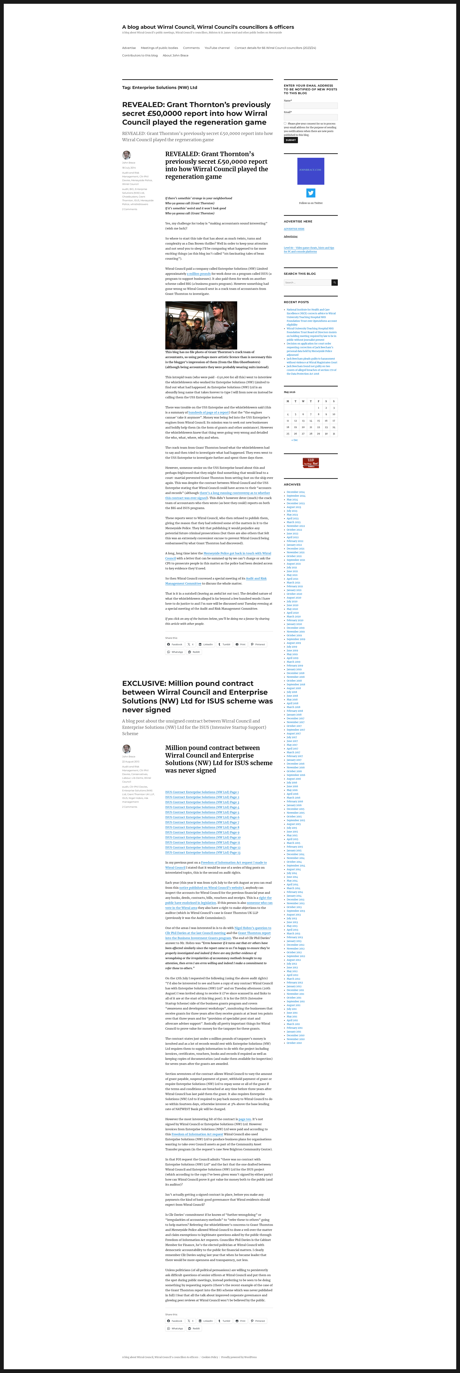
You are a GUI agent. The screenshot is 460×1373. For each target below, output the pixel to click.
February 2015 (295, 846)
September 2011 (296, 1001)
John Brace (128, 162)
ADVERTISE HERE (294, 229)
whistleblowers (139, 204)
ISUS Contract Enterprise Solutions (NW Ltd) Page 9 (202, 832)
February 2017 (295, 756)
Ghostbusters (130, 196)
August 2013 (294, 914)
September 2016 (296, 775)
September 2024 (296, 495)
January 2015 (294, 850)
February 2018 (295, 710)
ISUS (136, 200)
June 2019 (292, 650)
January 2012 (294, 986)
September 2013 (296, 910)
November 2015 (296, 812)
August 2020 (294, 597)
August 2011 (293, 1005)
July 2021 (292, 567)
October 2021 (294, 556)
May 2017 (292, 744)
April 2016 (292, 793)
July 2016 (292, 782)
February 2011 (295, 1027)
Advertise (129, 48)
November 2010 (296, 1039)
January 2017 (294, 760)
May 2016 (292, 790)
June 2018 (292, 695)
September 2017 (296, 729)
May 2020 (292, 609)
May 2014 (292, 880)
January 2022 (294, 544)
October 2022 (294, 529)
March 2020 (294, 616)
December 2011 (295, 990)
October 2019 (294, 635)
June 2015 (292, 831)
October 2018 (294, 680)
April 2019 (292, 658)
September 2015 (296, 820)
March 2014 (293, 888)
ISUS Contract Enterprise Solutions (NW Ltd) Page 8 (202, 827)
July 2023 (292, 510)
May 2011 (292, 1016)
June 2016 (292, 786)
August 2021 (294, 563)
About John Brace (175, 55)
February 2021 (295, 586)
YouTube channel (217, 48)
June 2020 (292, 605)
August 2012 (294, 960)
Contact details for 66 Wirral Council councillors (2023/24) (275, 48)
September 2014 (296, 865)
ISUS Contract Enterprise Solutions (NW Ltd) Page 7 (202, 822)
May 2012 (292, 971)
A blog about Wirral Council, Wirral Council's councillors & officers (208, 27)
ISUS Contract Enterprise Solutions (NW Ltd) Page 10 (203, 837)
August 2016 (294, 778)
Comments (191, 48)
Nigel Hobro (136, 798)
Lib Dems (137, 777)
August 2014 (294, 869)
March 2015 (293, 843)
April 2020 (293, 612)
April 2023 (292, 518)
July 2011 (292, 1009)
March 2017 (293, 752)
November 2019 (296, 631)
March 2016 (293, 797)
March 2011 (293, 1024)
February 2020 (295, 620)
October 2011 (294, 997)
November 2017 (296, 722)
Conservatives (139, 774)
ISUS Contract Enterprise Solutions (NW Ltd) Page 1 (202, 792)
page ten (245, 1119)
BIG (132, 189)
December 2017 (295, 718)
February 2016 (295, 801)
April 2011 (292, 1020)
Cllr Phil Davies (138, 786)
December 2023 (296, 503)
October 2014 (294, 861)
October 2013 (294, 907)
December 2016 (296, 763)
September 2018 (296, 684)
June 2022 (292, 533)
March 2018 (293, 707)
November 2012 (296, 948)
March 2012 (293, 978)
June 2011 (292, 1012)
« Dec (294, 440)
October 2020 (294, 593)
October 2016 (294, 771)
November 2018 (296, 677)
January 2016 (294, 805)
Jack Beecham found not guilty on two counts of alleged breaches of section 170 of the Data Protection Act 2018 (311, 370)
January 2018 (294, 714)
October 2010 (294, 1043)
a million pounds (199, 273)
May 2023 (292, 514)
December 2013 (295, 899)
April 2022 (293, 537)
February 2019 (295, 665)
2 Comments (129, 209)
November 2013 (295, 903)
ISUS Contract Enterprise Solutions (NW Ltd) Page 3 (202, 802)
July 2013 (292, 918)
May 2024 (292, 499)
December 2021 (295, 548)
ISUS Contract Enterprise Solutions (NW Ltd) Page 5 (202, 812)
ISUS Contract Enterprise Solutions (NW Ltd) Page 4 (202, 807)
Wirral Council (130, 184)
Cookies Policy (210, 1357)
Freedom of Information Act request (197, 1134)
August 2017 (294, 733)
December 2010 (295, 1035)
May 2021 (292, 575)
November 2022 (296, 526)
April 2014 (292, 884)
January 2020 (294, 624)
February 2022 (295, 541)
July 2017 (292, 737)
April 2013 (292, 929)
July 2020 (292, 601)
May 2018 (292, 699)
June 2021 (292, 571)
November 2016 (296, 767)
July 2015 (292, 827)
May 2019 (292, 654)
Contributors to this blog (140, 55)
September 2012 (296, 956)
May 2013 (292, 926)
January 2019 (294, 669)
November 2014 (296, 858)
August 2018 (294, 688)
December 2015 (295, 809)
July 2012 (292, 963)
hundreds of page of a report (208, 412)
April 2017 (292, 748)
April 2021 (292, 578)
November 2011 (295, 993)
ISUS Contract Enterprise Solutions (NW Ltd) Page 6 (202, 817)
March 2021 (293, 582)
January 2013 (294, 941)
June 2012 (292, 967)
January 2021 (294, 590)
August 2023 (294, 507)
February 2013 (295, 937)
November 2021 (296, 552)
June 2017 (292, 741)
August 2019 (294, 643)
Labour (126, 777)
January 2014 (294, 895)
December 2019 (296, 627)
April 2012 (292, 975)
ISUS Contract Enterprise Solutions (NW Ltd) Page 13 (202, 852)
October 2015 (294, 816)
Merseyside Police (141, 180)
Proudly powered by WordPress (239, 1357)
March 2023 (293, 522)
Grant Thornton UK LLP (140, 794)
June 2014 (292, 876)
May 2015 (292, 835)
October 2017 (294, 726)
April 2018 (292, 703)
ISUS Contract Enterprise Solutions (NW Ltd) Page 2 (202, 797)
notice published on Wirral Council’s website (211, 887)
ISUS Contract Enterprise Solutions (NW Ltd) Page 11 (202, 842)
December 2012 (295, 944)
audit (125, 189)
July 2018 (292, 692)
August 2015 (294, 824)
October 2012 (294, 952)
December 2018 (295, 673)
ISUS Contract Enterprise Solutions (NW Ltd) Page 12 (203, 847)
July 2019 (292, 646)
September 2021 (296, 560)
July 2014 (292, 873)
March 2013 (293, 933)
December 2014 (295, 854)
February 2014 (295, 892)
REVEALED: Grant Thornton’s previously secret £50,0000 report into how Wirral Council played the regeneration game (196, 113)
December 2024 (296, 492)
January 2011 (294, 1031)
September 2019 (296, 639)
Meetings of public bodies (159, 48)
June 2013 (292, 922)
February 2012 (295, 982)
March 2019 (293, 661)
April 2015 (292, 839)
